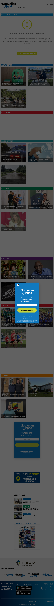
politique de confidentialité (32, 320)
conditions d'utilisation (22, 321)
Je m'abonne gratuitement (27, 310)
